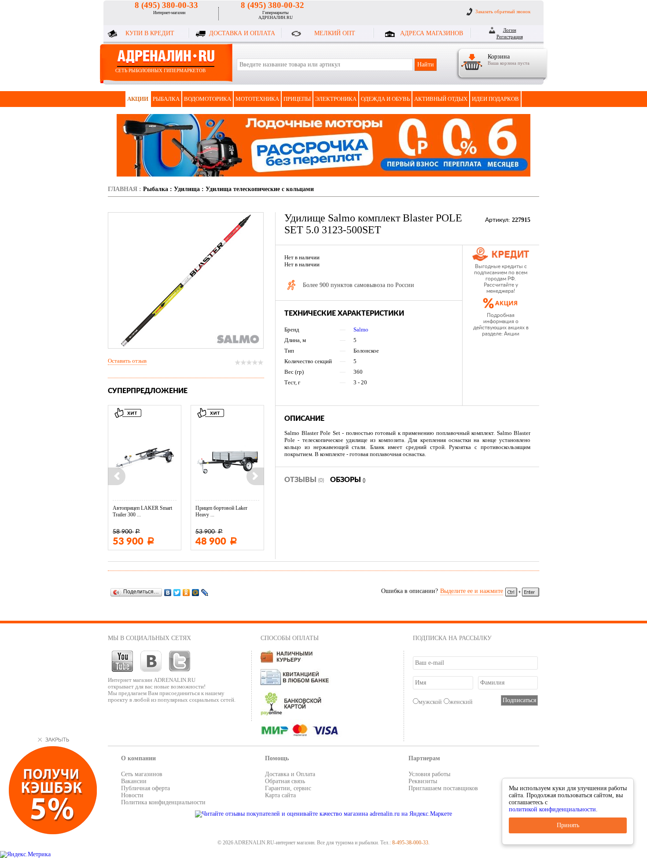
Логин (509, 30)
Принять (568, 825)
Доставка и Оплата (290, 774)
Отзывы (304, 479)
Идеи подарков (495, 99)
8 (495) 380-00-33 (166, 5)
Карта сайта (280, 795)
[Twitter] (177, 592)
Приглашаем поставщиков (443, 788)
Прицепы (297, 99)
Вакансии (134, 781)
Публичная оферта (145, 788)
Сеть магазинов (141, 774)
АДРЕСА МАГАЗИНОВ (431, 33)
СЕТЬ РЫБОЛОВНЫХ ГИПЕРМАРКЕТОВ (160, 70)
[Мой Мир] (195, 592)
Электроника (336, 99)
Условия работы (429, 774)
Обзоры (347, 479)
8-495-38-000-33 (410, 843)
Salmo (360, 329)
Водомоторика (207, 99)
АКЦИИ (137, 99)
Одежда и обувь (385, 99)
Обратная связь (285, 781)
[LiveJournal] (205, 592)
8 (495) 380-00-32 (272, 5)
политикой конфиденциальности (552, 809)
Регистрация (509, 36)
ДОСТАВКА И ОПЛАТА (242, 33)
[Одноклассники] (186, 592)
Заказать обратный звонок (502, 11)
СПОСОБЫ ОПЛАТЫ (290, 638)
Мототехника (257, 99)
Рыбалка (166, 99)
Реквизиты (422, 781)
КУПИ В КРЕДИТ (149, 33)
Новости (132, 795)
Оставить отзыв (127, 360)
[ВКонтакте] (168, 592)
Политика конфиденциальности (163, 802)
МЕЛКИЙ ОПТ (334, 33)
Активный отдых (440, 99)
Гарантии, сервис (288, 788)
